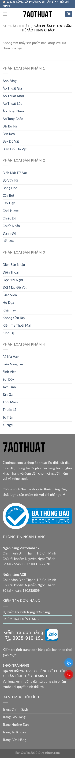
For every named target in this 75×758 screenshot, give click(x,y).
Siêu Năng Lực (13, 364)
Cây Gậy (9, 203)
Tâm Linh (9, 387)
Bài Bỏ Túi (10, 126)
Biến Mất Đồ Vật (15, 173)
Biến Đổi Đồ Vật (15, 149)
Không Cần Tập (14, 318)
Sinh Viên (10, 372)
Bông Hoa (10, 188)
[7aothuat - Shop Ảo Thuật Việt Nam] (37, 14)
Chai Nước (10, 211)
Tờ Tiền (8, 417)
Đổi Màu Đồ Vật (15, 287)
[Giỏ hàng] (68, 14)
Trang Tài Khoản (14, 732)
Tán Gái (8, 394)
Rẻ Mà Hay (11, 357)
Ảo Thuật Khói (13, 96)
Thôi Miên (10, 402)
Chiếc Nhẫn (11, 226)
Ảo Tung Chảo (13, 119)
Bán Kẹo (9, 134)
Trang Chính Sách (15, 709)
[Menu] (5, 14)
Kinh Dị (8, 333)
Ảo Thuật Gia (12, 88)
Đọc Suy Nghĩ (13, 280)
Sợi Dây (8, 379)
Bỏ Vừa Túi (10, 180)
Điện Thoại (11, 272)
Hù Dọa (8, 302)
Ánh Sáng (10, 81)
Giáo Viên (10, 295)
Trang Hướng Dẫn (16, 725)
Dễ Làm (8, 241)
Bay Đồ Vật (11, 141)
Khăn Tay (9, 310)
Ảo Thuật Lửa (12, 104)
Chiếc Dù (9, 218)
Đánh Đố (9, 233)
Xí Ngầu (8, 425)
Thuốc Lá (9, 410)
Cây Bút (8, 195)
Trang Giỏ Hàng (14, 717)
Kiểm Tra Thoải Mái (17, 325)
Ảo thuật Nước (14, 111)
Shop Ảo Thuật (16, 26)
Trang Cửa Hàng (14, 740)
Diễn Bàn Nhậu (14, 265)
